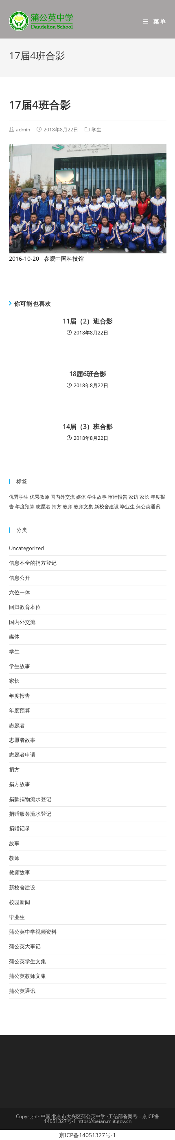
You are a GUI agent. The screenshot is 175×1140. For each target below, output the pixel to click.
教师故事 (19, 872)
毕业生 (127, 506)
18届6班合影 (87, 373)
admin (23, 129)
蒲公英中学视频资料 (33, 931)
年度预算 (25, 506)
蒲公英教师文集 (27, 975)
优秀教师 (39, 496)
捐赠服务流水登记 (30, 813)
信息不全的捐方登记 (33, 562)
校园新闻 (19, 902)
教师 (67, 506)
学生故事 (97, 496)
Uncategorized (26, 548)
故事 (14, 843)
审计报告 (117, 496)
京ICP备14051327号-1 (87, 1135)
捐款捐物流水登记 (30, 799)
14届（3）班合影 (88, 426)
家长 (144, 496)
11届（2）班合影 (88, 321)
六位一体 (19, 592)
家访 (133, 496)
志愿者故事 (22, 740)
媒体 (81, 496)
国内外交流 (62, 496)
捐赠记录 (19, 828)
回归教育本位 (25, 607)
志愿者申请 (22, 754)
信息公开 (19, 577)
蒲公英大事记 (25, 946)
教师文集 (83, 506)
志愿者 (43, 506)
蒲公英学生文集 (27, 961)
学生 (96, 129)
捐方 (56, 506)
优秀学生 (18, 496)
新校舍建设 (106, 506)
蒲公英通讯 (148, 506)
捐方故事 (19, 784)
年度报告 (19, 695)
